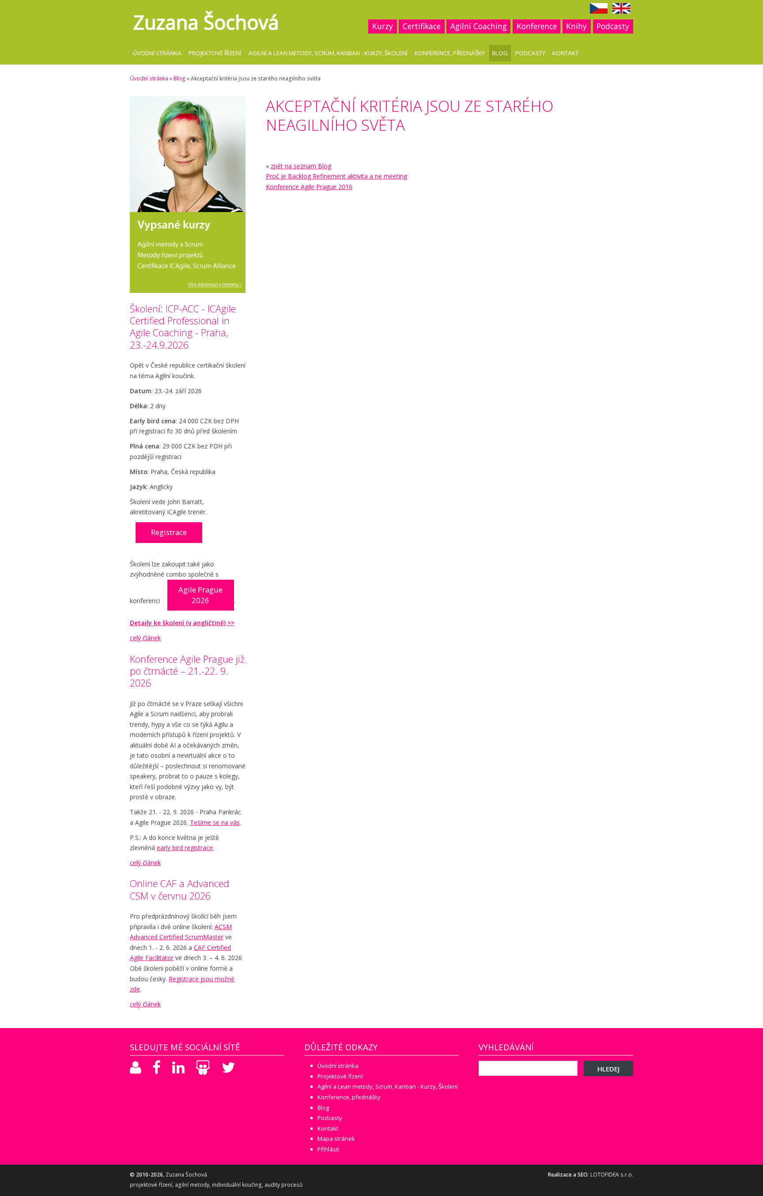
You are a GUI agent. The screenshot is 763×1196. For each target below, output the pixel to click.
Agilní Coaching (478, 26)
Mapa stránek (336, 1139)
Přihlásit (328, 1149)
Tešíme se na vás (215, 822)
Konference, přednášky (450, 53)
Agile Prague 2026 (200, 595)
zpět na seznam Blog (301, 166)
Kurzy (382, 26)
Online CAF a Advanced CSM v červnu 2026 (179, 889)
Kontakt (565, 53)
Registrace (169, 532)
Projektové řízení (215, 53)
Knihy (576, 26)
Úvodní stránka (157, 53)
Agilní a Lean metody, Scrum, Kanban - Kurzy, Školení (328, 53)
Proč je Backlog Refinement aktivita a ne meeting (336, 176)
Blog (500, 53)
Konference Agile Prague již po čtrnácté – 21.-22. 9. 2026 (187, 671)
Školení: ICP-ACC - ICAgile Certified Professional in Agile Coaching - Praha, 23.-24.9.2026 (183, 326)
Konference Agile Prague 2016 (309, 186)
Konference (537, 26)
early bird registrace (185, 847)
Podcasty (613, 26)
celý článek (145, 638)
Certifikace (422, 26)
